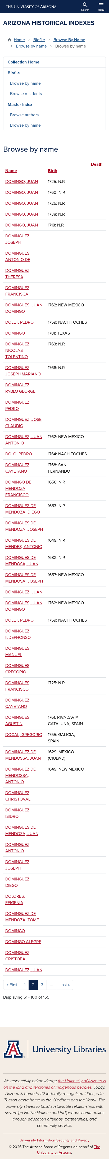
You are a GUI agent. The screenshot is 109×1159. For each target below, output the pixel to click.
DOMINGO (15, 333)
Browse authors (24, 115)
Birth (52, 170)
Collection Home (23, 62)
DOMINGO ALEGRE (23, 941)
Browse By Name (69, 39)
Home (19, 39)
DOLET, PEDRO (19, 322)
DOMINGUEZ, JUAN (23, 592)
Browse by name (31, 46)
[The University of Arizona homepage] (31, 6)
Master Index (20, 104)
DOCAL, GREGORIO (23, 734)
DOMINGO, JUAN (21, 181)
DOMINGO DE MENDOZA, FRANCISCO (18, 489)
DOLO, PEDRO (18, 454)
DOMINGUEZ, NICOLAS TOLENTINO (17, 350)
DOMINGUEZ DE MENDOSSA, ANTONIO (20, 776)
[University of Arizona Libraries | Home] (54, 1049)
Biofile (39, 39)
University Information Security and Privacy (54, 1140)
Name (11, 170)
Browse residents (26, 93)
